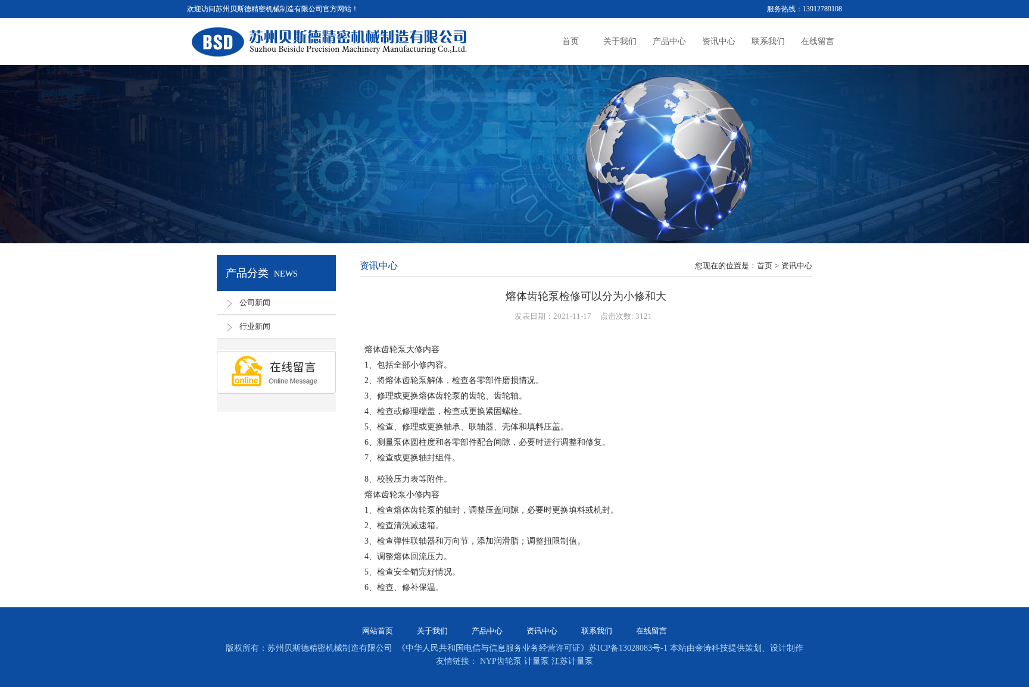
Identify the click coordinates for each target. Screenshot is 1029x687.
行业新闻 (254, 326)
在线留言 (651, 630)
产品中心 (487, 630)
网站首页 (377, 630)
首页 (764, 265)
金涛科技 (711, 648)
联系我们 (596, 630)
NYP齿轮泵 (502, 661)
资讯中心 (541, 630)
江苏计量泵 (572, 661)
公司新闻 (254, 302)
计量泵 (537, 661)
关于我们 (432, 630)
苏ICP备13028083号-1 (628, 648)
